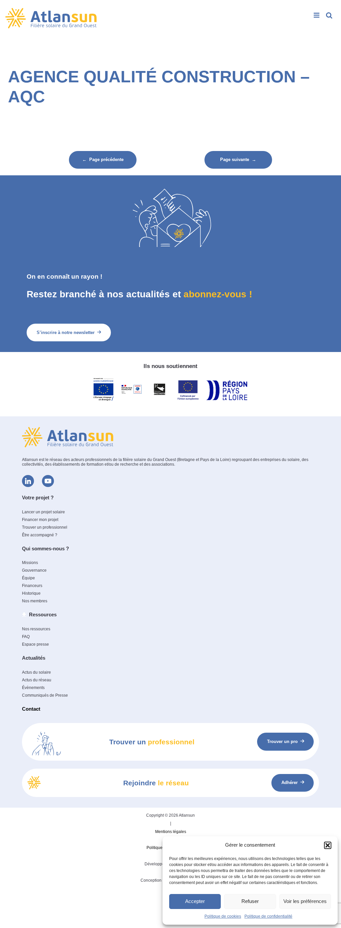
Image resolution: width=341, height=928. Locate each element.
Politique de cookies (222, 916)
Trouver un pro (282, 741)
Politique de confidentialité (268, 916)
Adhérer (289, 782)
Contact (31, 709)
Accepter (195, 901)
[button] (327, 845)
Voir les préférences (305, 901)
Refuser (250, 901)
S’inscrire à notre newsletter (66, 332)
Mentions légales (170, 831)
